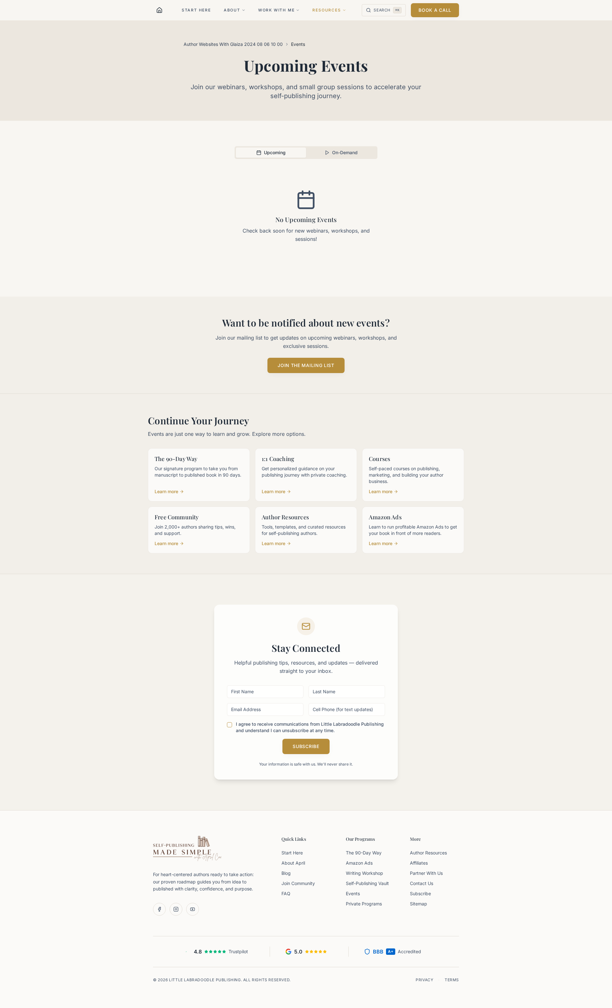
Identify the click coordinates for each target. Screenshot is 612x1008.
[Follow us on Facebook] (159, 909)
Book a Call (435, 10)
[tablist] (306, 152)
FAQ (285, 893)
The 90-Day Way (364, 852)
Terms (452, 979)
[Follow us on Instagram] (176, 909)
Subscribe (306, 746)
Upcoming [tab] (275, 152)
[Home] (159, 10)
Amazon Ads (359, 863)
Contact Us (421, 883)
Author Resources (428, 852)
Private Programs (364, 903)
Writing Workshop (364, 873)
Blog (286, 873)
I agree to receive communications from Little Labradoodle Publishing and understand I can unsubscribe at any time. (310, 727)
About (232, 10)
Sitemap (418, 903)
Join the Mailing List (306, 365)
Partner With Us (426, 873)
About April (293, 863)
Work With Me (276, 10)
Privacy (424, 979)
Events (353, 893)
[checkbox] (229, 724)
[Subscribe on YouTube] (192, 909)
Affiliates (419, 863)
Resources (326, 10)
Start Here (196, 10)
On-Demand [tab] (345, 152)
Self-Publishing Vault (367, 883)
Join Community (298, 883)
